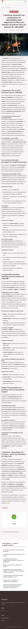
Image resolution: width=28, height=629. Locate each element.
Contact (3, 620)
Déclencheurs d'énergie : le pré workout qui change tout (13, 550)
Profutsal (4, 599)
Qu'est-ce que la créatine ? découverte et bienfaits (12, 565)
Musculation (8, 7)
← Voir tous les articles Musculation (10, 531)
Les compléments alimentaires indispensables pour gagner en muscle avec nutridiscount (13, 560)
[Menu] (25, 1)
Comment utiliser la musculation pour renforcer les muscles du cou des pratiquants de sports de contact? (13, 571)
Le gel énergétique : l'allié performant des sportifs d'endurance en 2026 (13, 576)
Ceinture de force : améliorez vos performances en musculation (11, 580)
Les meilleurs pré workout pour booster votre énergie (14, 555)
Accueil (3, 7)
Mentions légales (5, 618)
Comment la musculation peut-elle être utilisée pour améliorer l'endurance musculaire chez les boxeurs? (12, 586)
